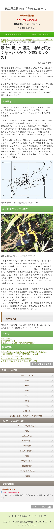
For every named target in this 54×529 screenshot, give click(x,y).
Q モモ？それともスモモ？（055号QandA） (19, 361)
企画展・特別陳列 (27, 451)
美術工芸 (27, 411)
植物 (27, 386)
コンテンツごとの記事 (27, 426)
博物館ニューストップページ (40, 34)
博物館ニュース (24, 516)
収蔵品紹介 (27, 441)
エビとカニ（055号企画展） (12, 356)
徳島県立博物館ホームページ (13, 34)
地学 (27, 391)
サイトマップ (40, 516)
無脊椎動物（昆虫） (9, 341)
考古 (27, 396)
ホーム (10, 516)
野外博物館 (27, 466)
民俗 (27, 406)
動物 (27, 380)
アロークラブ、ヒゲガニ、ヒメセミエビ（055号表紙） (23, 352)
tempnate (31, 525)
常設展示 (27, 446)
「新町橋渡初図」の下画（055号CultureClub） (20, 354)
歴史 (27, 401)
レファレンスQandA (27, 471)
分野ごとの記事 (27, 375)
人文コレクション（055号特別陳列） (16, 359)
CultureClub (27, 436)
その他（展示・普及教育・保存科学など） (26, 416)
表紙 (27, 431)
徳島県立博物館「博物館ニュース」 (27, 8)
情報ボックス (6, 339)
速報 (27, 456)
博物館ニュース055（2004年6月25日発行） (19, 343)
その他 (27, 476)
